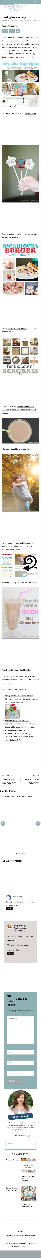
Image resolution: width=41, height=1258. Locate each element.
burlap (10, 20)
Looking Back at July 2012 (15, 730)
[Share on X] (18, 31)
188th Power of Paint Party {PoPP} (9, 779)
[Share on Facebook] (7, 2)
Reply (9, 909)
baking (4, 20)
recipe (22, 20)
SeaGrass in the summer (17, 328)
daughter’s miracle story (21, 449)
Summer (36, 20)
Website (11, 1073)
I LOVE (16, 20)
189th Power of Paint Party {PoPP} (30, 779)
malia (15, 896)
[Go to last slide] (2, 823)
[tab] (16, 853)
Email (10, 1063)
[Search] (32, 1143)
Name (10, 1052)
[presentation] (28, 1165)
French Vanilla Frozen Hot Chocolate (16, 670)
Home (20, 1232)
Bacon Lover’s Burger (10, 237)
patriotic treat (30, 113)
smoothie (28, 20)
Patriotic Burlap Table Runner (17, 720)
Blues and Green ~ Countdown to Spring (17, 797)
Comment (12, 1019)
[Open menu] (37, 7)
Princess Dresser (12, 1160)
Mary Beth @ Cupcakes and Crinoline (20, 928)
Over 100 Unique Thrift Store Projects (28, 1178)
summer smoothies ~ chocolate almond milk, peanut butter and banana (19, 409)
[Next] (38, 823)
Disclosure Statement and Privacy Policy (20, 1235)
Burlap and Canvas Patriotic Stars (19, 696)
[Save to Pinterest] (34, 2)
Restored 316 (24, 1246)
